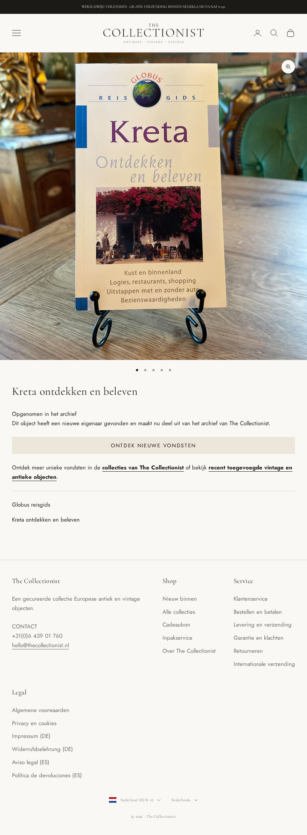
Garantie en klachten (258, 638)
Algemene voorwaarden (40, 710)
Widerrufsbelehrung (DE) (42, 749)
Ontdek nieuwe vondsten (153, 445)
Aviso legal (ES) (30, 762)
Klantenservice (251, 599)
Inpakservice (177, 638)
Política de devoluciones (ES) (47, 775)
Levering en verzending (263, 625)
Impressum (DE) (31, 736)
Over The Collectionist (189, 651)
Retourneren (248, 651)
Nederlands (181, 800)
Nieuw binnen (179, 599)
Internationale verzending (264, 664)
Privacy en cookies (34, 723)
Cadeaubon (176, 625)
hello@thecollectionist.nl (40, 645)
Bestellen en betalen (258, 612)
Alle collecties (178, 612)
